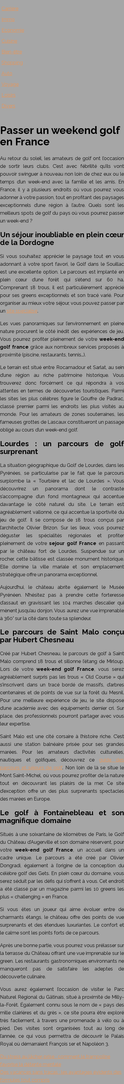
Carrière (10, 8)
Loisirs (9, 95)
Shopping (12, 62)
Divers (8, 106)
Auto (7, 73)
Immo (8, 19)
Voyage (10, 84)
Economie (13, 30)
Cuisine (9, 41)
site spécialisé (22, 311)
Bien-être (12, 52)
